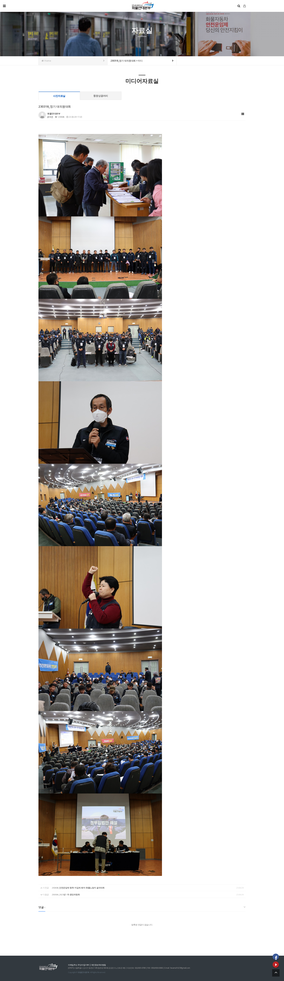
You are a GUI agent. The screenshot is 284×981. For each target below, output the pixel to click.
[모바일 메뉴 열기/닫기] (6, 6)
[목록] (243, 114)
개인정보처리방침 (98, 965)
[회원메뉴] (244, 6)
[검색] (239, 6)
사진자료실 (59, 96)
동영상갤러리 (100, 95)
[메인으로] (143, 5)
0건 (51, 116)
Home (47, 60)
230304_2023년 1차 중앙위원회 (66, 894)
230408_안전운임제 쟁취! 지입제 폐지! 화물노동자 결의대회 (78, 887)
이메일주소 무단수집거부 (78, 965)
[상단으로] (276, 973)
